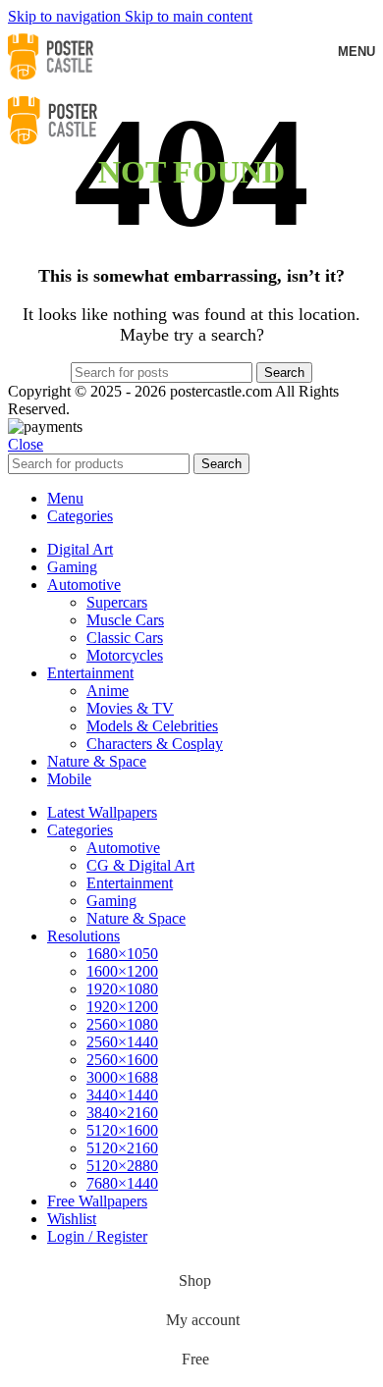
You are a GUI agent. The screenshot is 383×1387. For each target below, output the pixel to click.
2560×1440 (122, 1042)
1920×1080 (122, 989)
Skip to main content (188, 16)
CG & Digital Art (140, 865)
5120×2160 (122, 1148)
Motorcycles (124, 655)
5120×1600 (122, 1130)
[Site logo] (50, 82)
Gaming (111, 900)
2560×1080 (122, 1024)
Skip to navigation (66, 16)
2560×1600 (122, 1059)
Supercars (116, 602)
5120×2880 (122, 1165)
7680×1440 (122, 1183)
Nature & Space (136, 918)
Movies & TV (130, 708)
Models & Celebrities (152, 726)
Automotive (123, 847)
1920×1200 (122, 1006)
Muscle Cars (125, 620)
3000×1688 (122, 1077)
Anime (107, 690)
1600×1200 (122, 971)
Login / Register (97, 1236)
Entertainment (129, 883)
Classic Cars (124, 637)
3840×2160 (122, 1112)
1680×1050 (122, 953)
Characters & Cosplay (154, 743)
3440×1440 (122, 1095)
